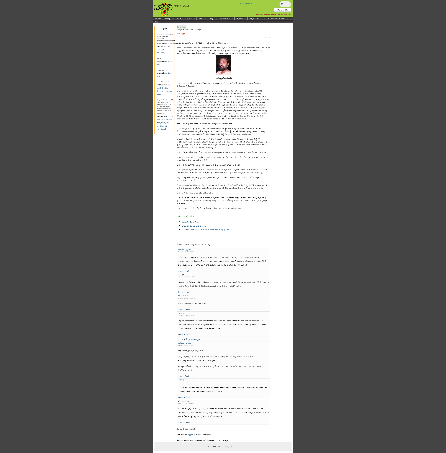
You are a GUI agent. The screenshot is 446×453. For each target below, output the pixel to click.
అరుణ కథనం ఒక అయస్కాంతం (194, 226)
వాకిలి (222, 446)
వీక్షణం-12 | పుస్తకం (193, 339)
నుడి (156, 21)
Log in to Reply (183, 271)
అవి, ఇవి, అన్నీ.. (255, 18)
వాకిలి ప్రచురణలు (246, 4)
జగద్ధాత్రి (181, 33)
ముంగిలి (158, 18)
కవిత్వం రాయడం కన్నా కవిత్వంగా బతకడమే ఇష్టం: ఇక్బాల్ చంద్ (164, 124)
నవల (199, 18)
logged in (191, 434)
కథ (189, 18)
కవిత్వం (179, 18)
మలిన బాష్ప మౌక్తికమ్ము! (161, 51)
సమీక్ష (210, 18)
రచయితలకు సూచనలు (275, 18)
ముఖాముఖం (224, 18)
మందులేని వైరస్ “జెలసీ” (191, 222)
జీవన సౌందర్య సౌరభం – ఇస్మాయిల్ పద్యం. (165, 91)
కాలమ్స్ (166, 18)
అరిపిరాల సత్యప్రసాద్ (184, 249)
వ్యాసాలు (238, 18)
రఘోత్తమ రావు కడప (184, 343)
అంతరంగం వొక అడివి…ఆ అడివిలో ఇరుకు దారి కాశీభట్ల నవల (205, 230)
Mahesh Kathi (183, 295)
